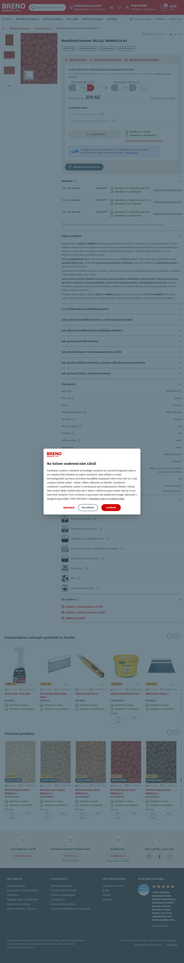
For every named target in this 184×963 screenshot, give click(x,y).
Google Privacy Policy (58, 498)
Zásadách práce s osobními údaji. (107, 498)
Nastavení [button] (69, 507)
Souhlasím (111, 507)
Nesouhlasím (88, 507)
